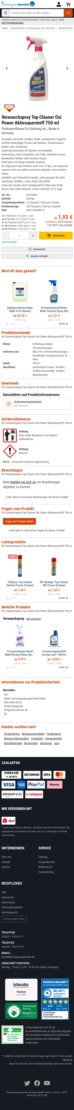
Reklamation (45, 867)
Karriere (6, 867)
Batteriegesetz (10, 912)
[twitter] (27, 1083)
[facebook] (37, 1083)
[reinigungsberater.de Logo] (18, 4)
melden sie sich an (23, 482)
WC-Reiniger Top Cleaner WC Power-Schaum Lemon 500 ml (54, 585)
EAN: (4, 210)
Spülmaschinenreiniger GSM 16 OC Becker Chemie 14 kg (20, 311)
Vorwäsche (37, 738)
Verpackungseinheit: (13, 202)
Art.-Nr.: (6, 194)
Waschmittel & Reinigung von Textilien (33, 28)
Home (5, 28)
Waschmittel (31, 743)
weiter (62, 323)
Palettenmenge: (10, 206)
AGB (4, 892)
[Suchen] (68, 13)
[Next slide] (67, 68)
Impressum (8, 897)
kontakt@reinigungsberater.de (18, 956)
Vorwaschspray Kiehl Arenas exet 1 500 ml (54, 653)
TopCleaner (46, 743)
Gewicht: (6, 198)
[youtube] (47, 1083)
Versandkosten (46, 862)
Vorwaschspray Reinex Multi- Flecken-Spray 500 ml (54, 311)
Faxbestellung (46, 872)
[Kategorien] (6, 13)
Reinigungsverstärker (33, 733)
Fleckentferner (12, 733)
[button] (59, 4)
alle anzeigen (33, 618)
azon (56, 743)
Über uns (6, 857)
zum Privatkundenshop (12, 23)
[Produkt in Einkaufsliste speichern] (37, 249)
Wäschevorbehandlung (16, 738)
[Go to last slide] (7, 68)
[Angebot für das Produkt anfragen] (37, 256)
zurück (12, 323)
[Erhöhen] (33, 236)
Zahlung (43, 857)
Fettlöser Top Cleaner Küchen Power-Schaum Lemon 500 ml (20, 585)
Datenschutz (8, 902)
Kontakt (6, 862)
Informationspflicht (12, 907)
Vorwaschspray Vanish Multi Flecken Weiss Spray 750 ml (20, 655)
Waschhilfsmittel (13, 743)
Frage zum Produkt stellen (19, 521)
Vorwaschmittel (53, 738)
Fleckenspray (54, 733)
